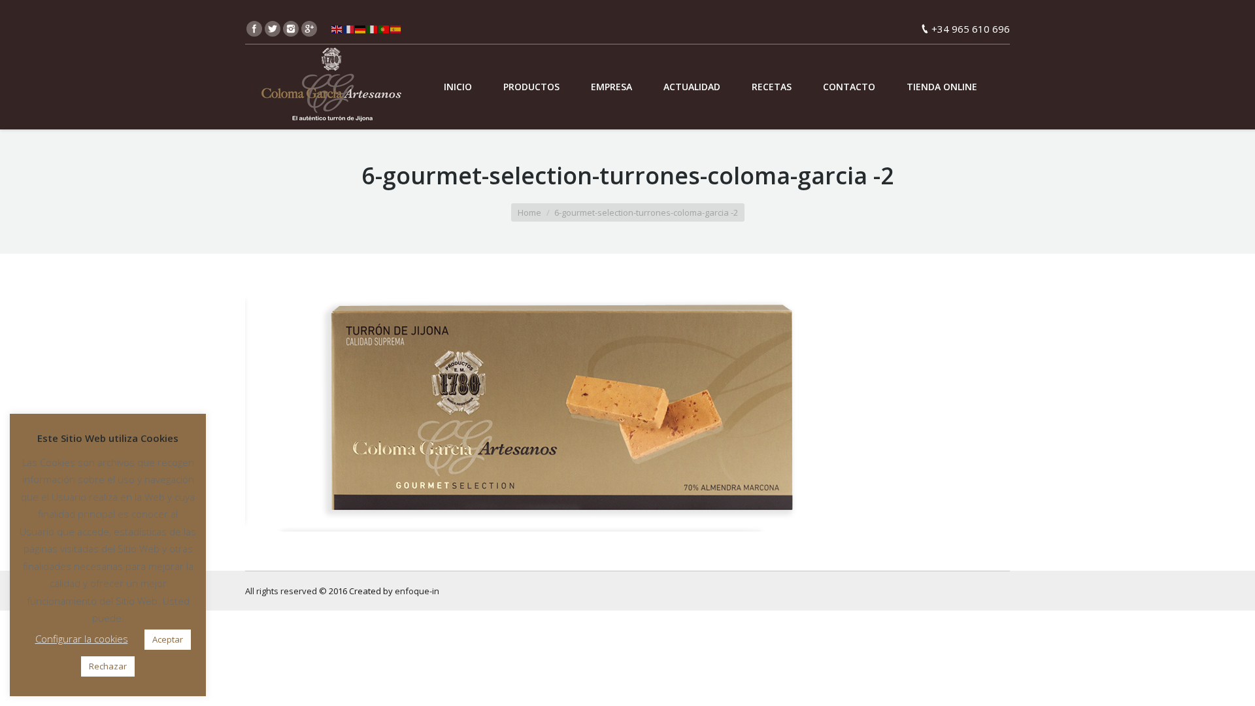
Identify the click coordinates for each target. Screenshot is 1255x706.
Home (529, 212)
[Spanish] (396, 28)
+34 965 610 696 (970, 28)
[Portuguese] (384, 28)
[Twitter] (272, 29)
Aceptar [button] (167, 639)
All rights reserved (281, 591)
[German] (361, 28)
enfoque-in (417, 591)
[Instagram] (291, 29)
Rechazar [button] (108, 666)
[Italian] (372, 28)
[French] (349, 28)
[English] (337, 28)
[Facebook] (254, 29)
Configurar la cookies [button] (81, 638)
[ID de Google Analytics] (309, 29)
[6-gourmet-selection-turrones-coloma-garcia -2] (627, 408)
